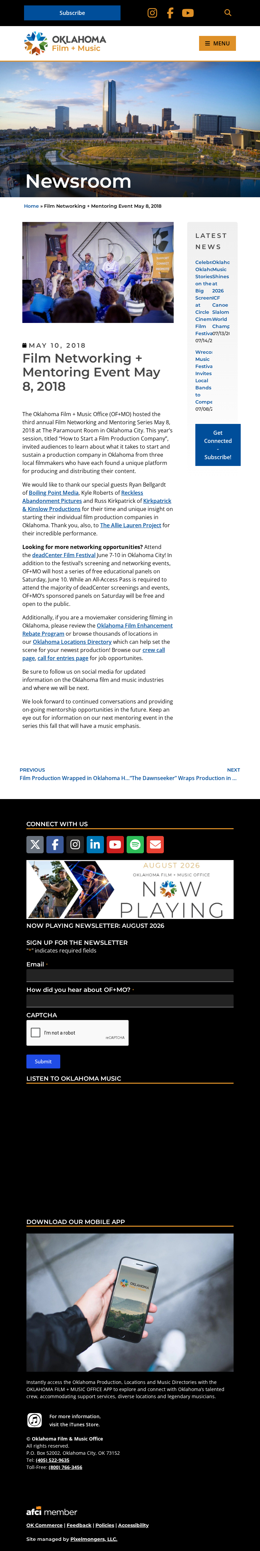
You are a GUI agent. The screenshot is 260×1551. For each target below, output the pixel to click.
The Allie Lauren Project (130, 525)
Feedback (79, 1525)
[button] (227, 13)
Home (31, 206)
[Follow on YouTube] (188, 13)
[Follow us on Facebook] (55, 844)
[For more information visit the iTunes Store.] (34, 1420)
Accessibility (133, 1525)
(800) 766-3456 (65, 1467)
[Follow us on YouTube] (115, 844)
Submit (43, 1061)
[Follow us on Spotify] (135, 844)
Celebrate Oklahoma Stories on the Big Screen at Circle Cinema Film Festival (208, 297)
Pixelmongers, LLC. (93, 1539)
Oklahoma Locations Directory (72, 642)
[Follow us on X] (35, 844)
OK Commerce (44, 1525)
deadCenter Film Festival (63, 555)
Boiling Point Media (54, 492)
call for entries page (63, 658)
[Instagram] (152, 13)
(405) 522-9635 (52, 1460)
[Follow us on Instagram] (75, 844)
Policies (104, 1525)
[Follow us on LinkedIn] (95, 844)
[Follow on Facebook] (170, 13)
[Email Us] (155, 844)
